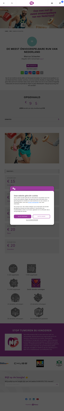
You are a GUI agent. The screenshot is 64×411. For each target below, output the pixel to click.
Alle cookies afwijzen (32, 220)
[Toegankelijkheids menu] (62, 2)
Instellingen (41, 216)
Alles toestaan (22, 216)
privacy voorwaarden (33, 202)
